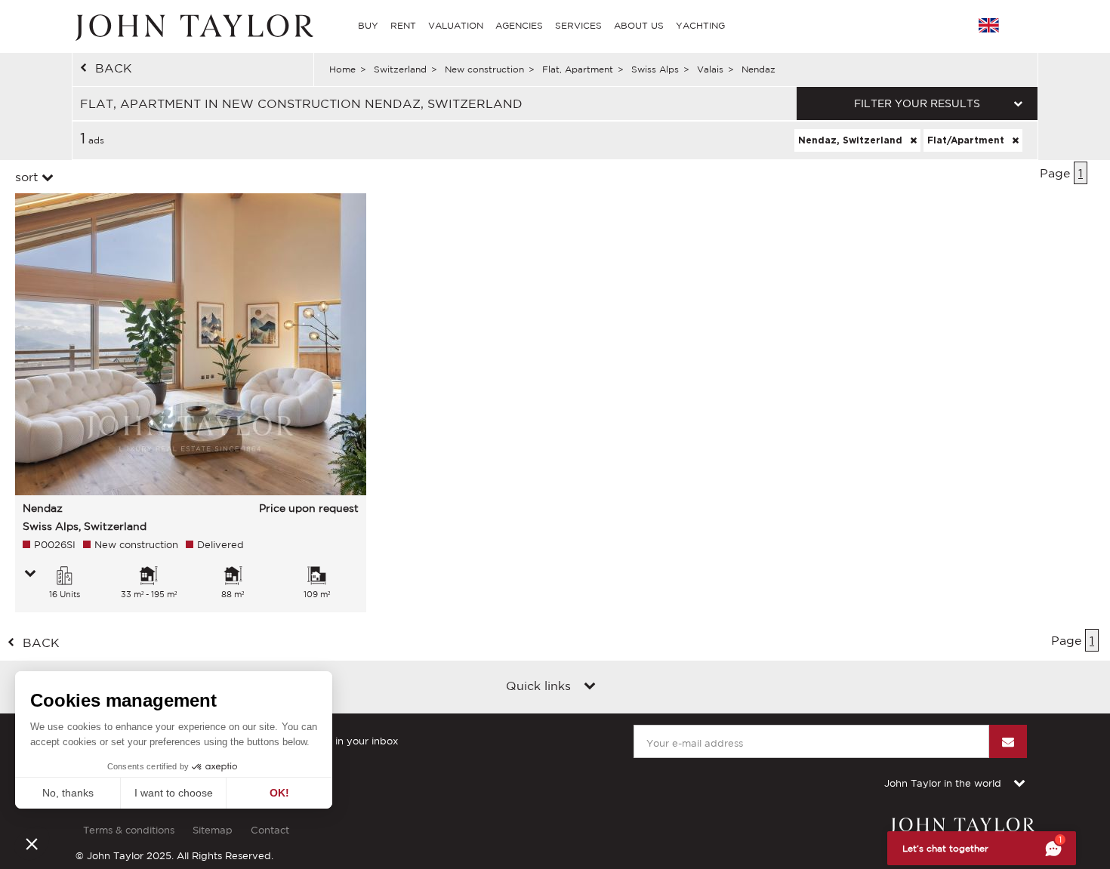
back (113, 68)
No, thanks (68, 793)
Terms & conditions (128, 830)
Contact (270, 830)
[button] (32, 843)
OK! (279, 793)
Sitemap (213, 830)
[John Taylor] (192, 26)
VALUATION (455, 25)
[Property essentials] (30, 574)
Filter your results (917, 103)
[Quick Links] (590, 687)
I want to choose (173, 793)
